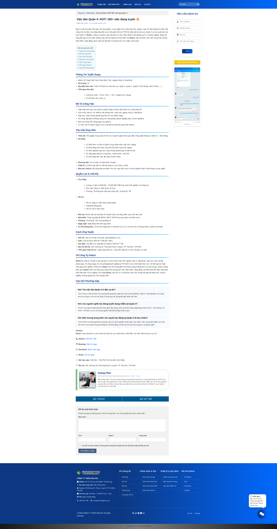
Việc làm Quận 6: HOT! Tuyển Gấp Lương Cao (99, 399)
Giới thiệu (125, 477)
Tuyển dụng (126, 490)
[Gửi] (198, 4)
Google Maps (91, 497)
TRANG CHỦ (101, 4)
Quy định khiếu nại (169, 486)
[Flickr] (144, 513)
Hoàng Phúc (102, 23)
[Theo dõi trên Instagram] (133, 513)
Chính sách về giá (149, 477)
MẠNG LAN (127, 4)
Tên (80, 435)
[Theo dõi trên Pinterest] (138, 513)
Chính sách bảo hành (150, 486)
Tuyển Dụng (90, 13)
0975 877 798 (91, 339)
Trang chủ (81, 13)
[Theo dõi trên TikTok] (136, 513)
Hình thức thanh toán (150, 481)
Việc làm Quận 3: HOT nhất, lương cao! (145, 399)
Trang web (143, 435)
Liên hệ (124, 481)
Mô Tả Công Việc (85, 54)
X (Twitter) (187, 477)
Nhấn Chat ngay (94, 349)
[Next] (197, 96)
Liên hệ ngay (89, 355)
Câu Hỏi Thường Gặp (86, 68)
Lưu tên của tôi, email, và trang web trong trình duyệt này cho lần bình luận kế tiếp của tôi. (115, 445)
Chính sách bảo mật (170, 477)
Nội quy (124, 486)
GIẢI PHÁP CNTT (114, 4)
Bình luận (82, 417)
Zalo (185, 481)
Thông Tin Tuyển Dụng (87, 51)
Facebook (187, 486)
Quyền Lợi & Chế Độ (86, 59)
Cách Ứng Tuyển (85, 62)
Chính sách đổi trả (149, 490)
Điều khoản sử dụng (170, 481)
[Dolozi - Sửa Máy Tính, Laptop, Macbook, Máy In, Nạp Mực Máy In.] (85, 4)
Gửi (187, 51)
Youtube (187, 490)
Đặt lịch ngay (92, 344)
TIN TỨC (147, 4)
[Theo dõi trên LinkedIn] (141, 513)
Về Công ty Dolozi (85, 65)
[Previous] (178, 96)
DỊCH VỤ (138, 4)
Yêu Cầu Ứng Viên (85, 57)
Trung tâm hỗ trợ (127, 495)
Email (111, 435)
